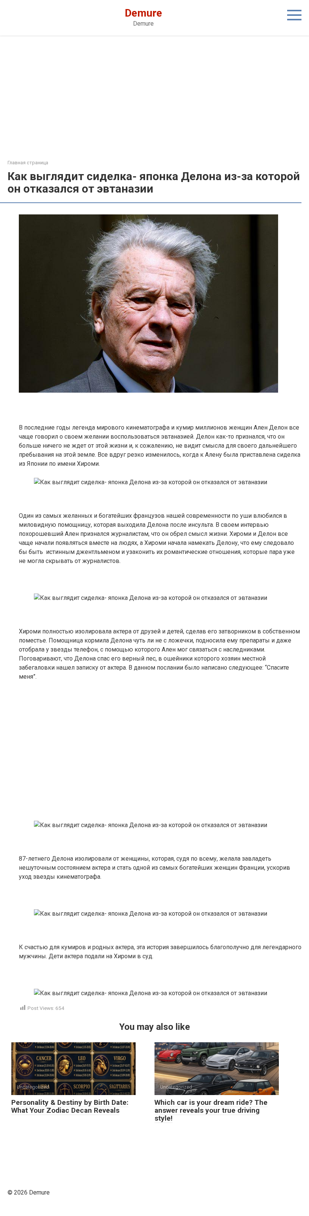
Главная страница (28, 162)
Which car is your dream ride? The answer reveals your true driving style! (211, 1110)
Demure (143, 13)
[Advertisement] (154, 103)
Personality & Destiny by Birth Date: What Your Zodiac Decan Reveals (69, 1106)
